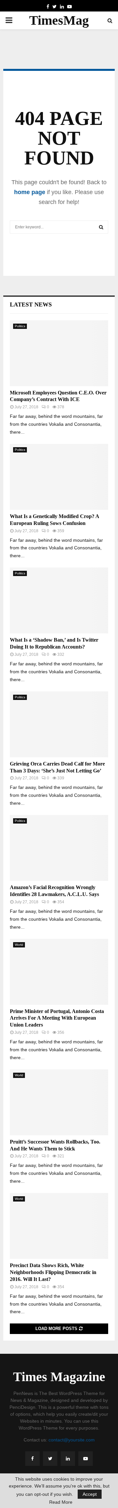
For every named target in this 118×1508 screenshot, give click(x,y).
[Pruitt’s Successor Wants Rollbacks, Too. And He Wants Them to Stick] (59, 1102)
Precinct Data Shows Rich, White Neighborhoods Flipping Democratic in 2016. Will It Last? (53, 1272)
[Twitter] (50, 1458)
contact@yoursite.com (72, 1439)
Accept (90, 1494)
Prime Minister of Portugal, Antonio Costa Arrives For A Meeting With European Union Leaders (57, 1018)
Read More (60, 1502)
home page (29, 192)
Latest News (31, 304)
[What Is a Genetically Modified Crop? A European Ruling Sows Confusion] (59, 477)
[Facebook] (32, 1458)
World (19, 944)
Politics (20, 326)
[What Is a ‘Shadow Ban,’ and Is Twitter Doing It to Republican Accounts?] (59, 600)
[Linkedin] (68, 1458)
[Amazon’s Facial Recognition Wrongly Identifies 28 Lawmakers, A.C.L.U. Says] (59, 848)
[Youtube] (85, 1458)
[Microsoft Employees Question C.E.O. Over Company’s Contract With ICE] (59, 353)
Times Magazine (59, 1376)
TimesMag (59, 20)
